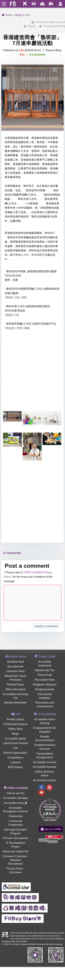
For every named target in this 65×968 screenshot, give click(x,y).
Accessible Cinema (44, 762)
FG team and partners (15, 838)
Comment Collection (15, 856)
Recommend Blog (53, 26)
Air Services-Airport (44, 780)
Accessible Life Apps (15, 798)
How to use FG (15, 793)
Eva (22, 54)
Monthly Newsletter (15, 702)
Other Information (15, 689)
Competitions (15, 757)
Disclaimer (15, 872)
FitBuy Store (15, 729)
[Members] (60, 4)
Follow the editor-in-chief (49, 22)
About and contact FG (15, 851)
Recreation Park (44, 679)
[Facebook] (41, 787)
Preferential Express (16, 724)
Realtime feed (15, 661)
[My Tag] (56, 71)
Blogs (18, 15)
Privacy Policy (14, 868)
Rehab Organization (15, 752)
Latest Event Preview (15, 743)
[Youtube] (41, 792)
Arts (15, 748)
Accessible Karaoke (44, 766)
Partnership (15, 816)
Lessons (15, 762)
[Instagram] (49, 787)
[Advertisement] (32, 373)
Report (31, 26)
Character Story (15, 671)
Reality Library (15, 719)
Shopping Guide (44, 689)
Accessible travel (14, 803)
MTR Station (15, 767)
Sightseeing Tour (45, 670)
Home (8, 15)
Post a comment (27, 565)
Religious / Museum (44, 684)
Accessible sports (15, 738)
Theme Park (45, 675)
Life (27, 15)
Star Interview (15, 666)
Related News (15, 684)
